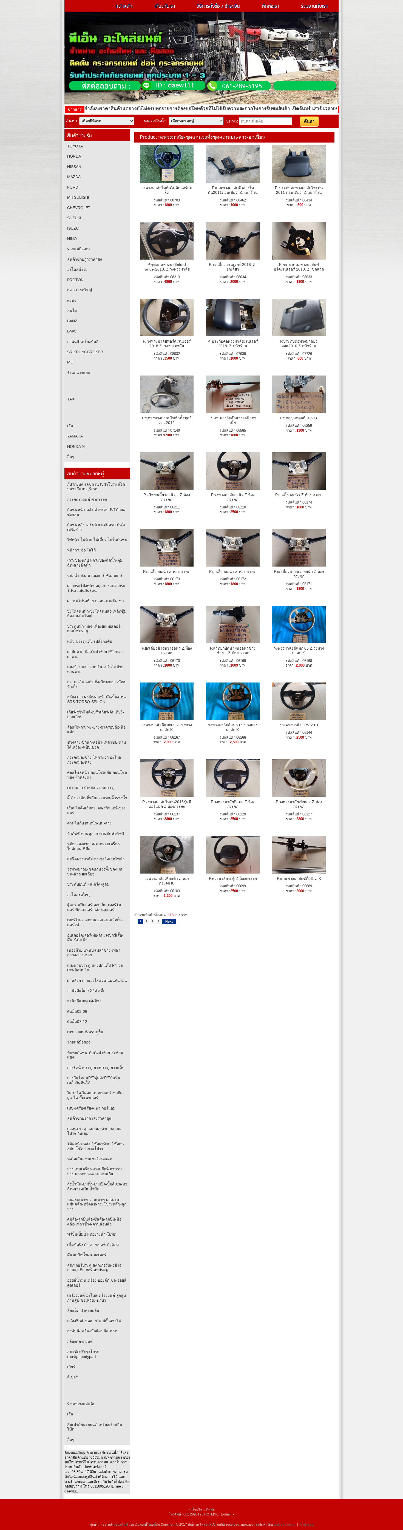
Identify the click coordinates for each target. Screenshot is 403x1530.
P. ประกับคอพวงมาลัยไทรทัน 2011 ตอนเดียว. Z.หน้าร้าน (299, 190)
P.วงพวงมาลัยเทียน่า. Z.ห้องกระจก (299, 804)
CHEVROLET (78, 208)
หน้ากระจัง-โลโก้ (81, 550)
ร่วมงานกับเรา (314, 6)
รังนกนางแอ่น (78, 372)
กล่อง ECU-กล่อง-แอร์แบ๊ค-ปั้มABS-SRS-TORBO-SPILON (96, 699)
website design (285, 1524)
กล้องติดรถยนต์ (80, 1341)
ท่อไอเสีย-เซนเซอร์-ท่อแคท (89, 1159)
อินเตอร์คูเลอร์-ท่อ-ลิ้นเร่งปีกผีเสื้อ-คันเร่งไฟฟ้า (95, 937)
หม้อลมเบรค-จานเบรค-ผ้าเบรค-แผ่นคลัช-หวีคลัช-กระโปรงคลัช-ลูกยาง (96, 1204)
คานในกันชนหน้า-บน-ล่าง (89, 823)
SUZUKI (74, 218)
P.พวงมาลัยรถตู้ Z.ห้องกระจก (233, 878)
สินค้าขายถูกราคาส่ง (84, 259)
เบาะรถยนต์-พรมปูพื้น (85, 1032)
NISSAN (74, 166)
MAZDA (74, 177)
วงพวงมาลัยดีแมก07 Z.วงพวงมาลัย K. (232, 727)
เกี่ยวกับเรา (164, 6)
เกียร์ (71, 1366)
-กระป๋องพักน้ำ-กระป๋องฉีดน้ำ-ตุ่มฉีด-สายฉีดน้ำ (94, 562)
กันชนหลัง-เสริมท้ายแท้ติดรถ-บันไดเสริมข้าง (96, 527)
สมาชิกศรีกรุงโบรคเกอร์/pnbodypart (83, 1354)
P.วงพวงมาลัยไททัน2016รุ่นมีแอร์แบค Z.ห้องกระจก (166, 804)
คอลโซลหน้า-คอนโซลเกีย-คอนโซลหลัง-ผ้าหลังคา (97, 775)
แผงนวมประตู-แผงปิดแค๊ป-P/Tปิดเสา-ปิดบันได (95, 967)
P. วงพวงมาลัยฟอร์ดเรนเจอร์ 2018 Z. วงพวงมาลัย (167, 343)
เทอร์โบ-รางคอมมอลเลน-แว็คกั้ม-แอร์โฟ (95, 922)
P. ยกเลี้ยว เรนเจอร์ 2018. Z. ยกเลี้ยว (233, 267)
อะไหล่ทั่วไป (77, 269)
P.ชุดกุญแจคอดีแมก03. (299, 418)
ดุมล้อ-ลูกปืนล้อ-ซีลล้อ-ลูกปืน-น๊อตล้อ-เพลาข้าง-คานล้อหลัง (94, 1221)
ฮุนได (72, 310)
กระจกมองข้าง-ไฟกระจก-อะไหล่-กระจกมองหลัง (95, 759)
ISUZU (73, 228)
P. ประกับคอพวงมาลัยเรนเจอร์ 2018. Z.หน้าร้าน (233, 343)
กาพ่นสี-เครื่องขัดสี (82, 341)
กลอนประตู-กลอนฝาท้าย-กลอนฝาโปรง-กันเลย (95, 1131)
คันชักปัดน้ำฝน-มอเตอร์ (86, 1255)
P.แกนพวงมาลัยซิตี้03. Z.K (299, 878)
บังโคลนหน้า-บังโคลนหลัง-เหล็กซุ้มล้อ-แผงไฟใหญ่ (96, 613)
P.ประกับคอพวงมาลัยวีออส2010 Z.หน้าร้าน (298, 343)
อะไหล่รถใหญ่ (78, 894)
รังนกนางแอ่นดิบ (81, 1404)
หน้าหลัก (123, 6)
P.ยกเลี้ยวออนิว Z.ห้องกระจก (298, 495)
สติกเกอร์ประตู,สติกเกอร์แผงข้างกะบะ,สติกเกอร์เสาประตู (94, 1267)
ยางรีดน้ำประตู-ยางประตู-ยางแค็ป (95, 1067)
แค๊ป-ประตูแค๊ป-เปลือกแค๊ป (89, 641)
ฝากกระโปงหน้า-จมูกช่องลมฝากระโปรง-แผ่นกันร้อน (96, 588)
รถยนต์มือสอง (78, 249)
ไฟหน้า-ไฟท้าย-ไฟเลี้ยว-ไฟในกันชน (97, 540)
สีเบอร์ (72, 1377)
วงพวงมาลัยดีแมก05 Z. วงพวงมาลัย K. (166, 727)
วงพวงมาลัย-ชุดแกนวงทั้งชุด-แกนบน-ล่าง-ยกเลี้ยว (95, 871)
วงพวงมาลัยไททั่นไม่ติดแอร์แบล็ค (166, 190)
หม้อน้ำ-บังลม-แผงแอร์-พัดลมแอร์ (95, 575)
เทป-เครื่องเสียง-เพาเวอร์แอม (91, 1108)
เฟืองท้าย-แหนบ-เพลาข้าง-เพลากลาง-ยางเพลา (93, 952)
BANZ (72, 321)
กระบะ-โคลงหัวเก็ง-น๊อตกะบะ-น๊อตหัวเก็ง (96, 684)
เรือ (70, 426)
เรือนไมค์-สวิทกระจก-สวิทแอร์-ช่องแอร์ (96, 810)
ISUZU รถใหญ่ (79, 290)
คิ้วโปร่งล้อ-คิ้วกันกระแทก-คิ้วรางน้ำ (97, 798)
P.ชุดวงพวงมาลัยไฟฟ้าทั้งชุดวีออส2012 (167, 420)
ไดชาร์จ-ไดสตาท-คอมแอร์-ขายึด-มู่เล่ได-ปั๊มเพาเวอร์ (95, 1095)
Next (169, 921)
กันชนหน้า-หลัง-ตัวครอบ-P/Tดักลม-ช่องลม (97, 512)
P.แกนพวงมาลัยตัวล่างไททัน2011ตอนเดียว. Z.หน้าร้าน (233, 190)
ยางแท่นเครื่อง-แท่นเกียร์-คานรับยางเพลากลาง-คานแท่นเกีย (94, 1171)
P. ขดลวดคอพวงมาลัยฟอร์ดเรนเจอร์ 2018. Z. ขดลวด (299, 267)
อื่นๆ (70, 456)
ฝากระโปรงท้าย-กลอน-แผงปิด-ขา (95, 601)
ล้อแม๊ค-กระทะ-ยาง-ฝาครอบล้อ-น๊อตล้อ (96, 729)
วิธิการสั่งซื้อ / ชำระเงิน (218, 6)
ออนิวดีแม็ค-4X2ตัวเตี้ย (86, 990)
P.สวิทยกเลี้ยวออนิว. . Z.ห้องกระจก (166, 497)
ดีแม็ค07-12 (77, 1021)
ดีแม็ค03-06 (77, 1011)
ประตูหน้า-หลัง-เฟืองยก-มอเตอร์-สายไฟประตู (94, 628)
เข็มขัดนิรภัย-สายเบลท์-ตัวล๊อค (93, 1244)
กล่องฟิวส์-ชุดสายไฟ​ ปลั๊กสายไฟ (94, 1321)
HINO (72, 239)
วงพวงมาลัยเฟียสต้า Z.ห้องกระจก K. (166, 881)
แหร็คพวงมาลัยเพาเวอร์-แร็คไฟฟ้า (96, 859)
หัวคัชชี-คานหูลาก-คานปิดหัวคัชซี (95, 833)
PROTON (75, 280)
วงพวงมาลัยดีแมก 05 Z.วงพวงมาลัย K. (299, 650)
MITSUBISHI (78, 197)
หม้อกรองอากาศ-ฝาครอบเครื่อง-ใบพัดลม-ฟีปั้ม (94, 846)
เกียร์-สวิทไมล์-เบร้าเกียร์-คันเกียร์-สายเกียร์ (95, 714)
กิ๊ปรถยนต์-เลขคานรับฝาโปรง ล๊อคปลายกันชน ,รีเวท (96, 486)
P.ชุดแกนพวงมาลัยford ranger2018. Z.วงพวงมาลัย (167, 267)
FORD (72, 187)
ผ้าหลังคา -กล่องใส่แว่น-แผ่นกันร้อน (97, 980)
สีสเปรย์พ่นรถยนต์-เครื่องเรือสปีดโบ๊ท (94, 1427)
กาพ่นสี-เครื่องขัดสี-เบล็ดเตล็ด (92, 1331)
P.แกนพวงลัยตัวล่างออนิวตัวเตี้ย (232, 420)
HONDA (74, 156)
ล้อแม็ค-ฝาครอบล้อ (83, 1310)
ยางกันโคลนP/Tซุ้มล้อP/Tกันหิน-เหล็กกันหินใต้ (94, 1080)
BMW (71, 331)
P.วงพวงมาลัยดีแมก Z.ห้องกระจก (233, 804)
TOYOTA (75, 146)
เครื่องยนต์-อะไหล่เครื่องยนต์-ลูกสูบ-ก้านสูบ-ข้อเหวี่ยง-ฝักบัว (97, 1298)
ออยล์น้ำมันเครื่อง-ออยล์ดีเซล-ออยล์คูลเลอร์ (96, 1282)
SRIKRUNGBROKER (85, 352)
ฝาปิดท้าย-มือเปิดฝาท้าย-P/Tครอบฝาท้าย (95, 654)
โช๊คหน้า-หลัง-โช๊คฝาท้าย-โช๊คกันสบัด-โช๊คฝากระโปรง (95, 1146)
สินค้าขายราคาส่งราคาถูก (89, 1118)
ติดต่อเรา (270, 6)
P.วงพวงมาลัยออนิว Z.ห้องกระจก (233, 497)
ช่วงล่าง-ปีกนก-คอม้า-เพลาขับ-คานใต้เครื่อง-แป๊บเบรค (96, 744)
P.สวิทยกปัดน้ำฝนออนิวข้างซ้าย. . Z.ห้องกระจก (233, 650)
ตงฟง (71, 300)
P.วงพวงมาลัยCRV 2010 (299, 725)
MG (70, 362)
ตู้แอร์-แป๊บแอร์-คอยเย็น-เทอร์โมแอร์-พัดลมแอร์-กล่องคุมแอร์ (94, 907)
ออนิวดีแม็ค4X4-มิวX (84, 1001)
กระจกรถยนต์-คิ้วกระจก (87, 499)
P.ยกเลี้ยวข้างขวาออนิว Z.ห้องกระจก (299, 574)
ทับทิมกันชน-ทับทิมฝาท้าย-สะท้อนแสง (95, 1055)
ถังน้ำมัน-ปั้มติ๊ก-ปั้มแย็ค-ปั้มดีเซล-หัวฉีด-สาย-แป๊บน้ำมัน (97, 1186)
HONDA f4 (76, 446)
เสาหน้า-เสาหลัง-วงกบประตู (90, 787)
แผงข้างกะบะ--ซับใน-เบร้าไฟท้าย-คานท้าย (96, 669)
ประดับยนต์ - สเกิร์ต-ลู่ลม (88, 884)
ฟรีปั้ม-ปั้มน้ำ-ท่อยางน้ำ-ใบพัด (91, 1234)
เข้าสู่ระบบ (306, 1524)
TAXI (71, 399)
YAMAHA (75, 436)
